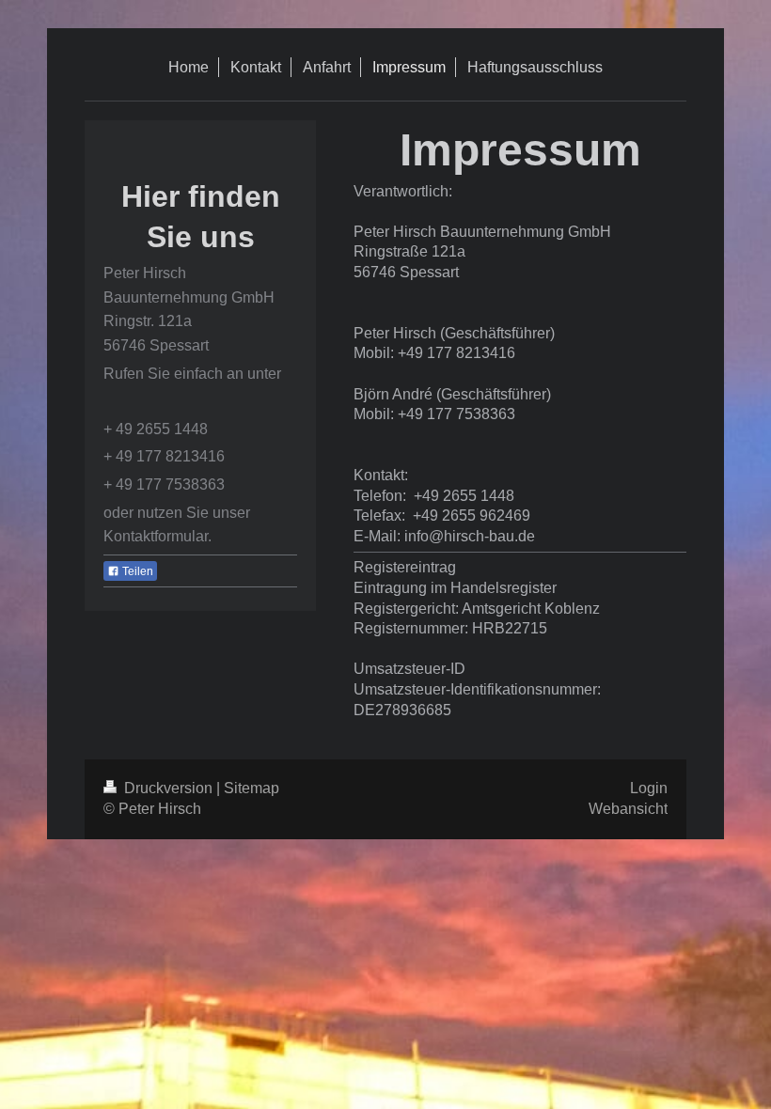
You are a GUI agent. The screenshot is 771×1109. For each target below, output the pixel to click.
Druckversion (168, 788)
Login (649, 788)
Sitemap (251, 788)
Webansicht (628, 809)
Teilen (136, 571)
